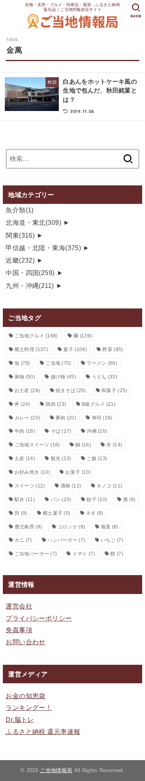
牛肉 (24, 431)
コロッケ (71, 527)
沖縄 (97, 431)
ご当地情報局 (56, 770)
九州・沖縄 (30, 285)
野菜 (112, 349)
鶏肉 (56, 404)
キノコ (109, 486)
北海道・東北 (33, 222)
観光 (61, 458)
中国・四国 (30, 272)
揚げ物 (63, 377)
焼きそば (71, 390)
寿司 (102, 418)
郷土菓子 (56, 513)
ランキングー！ (29, 707)
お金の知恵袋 (25, 695)
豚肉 (66, 418)
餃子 (97, 499)
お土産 (27, 390)
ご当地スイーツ (37, 445)
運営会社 (19, 606)
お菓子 (78, 472)
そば (61, 431)
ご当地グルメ (36, 336)
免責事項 (19, 629)
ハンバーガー (66, 540)
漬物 (70, 486)
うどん (104, 377)
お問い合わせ (25, 641)
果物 (24, 377)
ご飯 (97, 458)
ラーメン (102, 363)
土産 (24, 458)
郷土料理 (31, 349)
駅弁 (24, 499)
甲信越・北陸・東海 (43, 247)
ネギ (95, 513)
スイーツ (29, 486)
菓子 (75, 349)
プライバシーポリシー (39, 618)
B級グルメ (99, 404)
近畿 (20, 260)
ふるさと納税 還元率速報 (43, 731)
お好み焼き (32, 472)
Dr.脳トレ (20, 719)
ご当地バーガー (35, 554)
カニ (23, 540)
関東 (20, 235)
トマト (83, 554)
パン (61, 499)
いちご (112, 540)
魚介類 (20, 210)
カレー (27, 418)
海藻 (109, 527)
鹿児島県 (28, 527)
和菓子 (114, 390)
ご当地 (58, 363)
